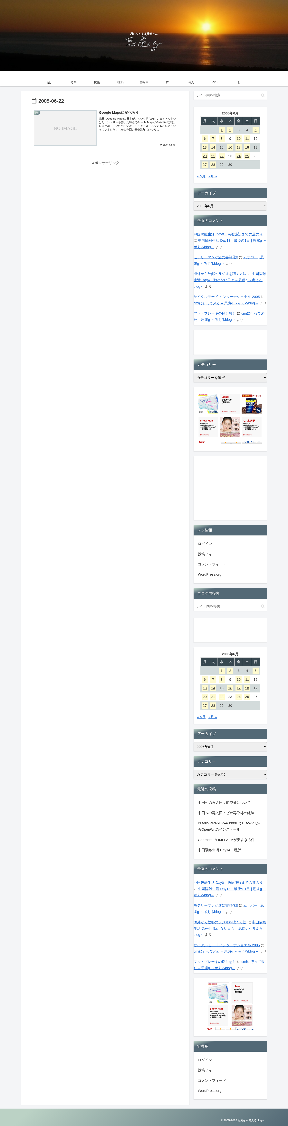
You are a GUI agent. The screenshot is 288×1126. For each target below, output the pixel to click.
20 (205, 156)
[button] (262, 95)
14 (213, 147)
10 (239, 139)
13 (205, 147)
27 (205, 165)
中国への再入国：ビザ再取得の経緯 (226, 813)
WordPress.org (209, 574)
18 (247, 147)
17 (239, 147)
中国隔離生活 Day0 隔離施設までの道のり (228, 234)
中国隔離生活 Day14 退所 (219, 850)
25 (247, 156)
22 (222, 156)
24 (239, 156)
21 (213, 156)
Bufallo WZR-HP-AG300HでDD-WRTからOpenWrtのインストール (229, 826)
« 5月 (201, 176)
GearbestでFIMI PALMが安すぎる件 (226, 840)
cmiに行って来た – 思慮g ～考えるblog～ (226, 303)
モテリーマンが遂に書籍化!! (216, 257)
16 (230, 147)
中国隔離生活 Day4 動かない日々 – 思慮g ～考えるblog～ (230, 280)
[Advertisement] (105, 193)
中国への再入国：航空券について (224, 803)
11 (247, 139)
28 (213, 165)
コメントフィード (212, 564)
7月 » (212, 176)
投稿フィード (208, 554)
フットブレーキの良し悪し (215, 313)
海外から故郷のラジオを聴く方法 (220, 274)
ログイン (205, 544)
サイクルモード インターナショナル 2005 (227, 297)
